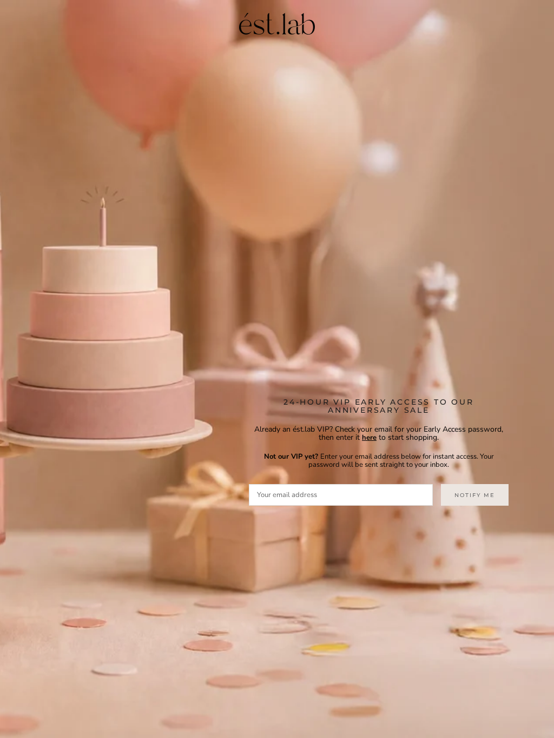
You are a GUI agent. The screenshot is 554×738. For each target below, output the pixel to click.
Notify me (474, 495)
